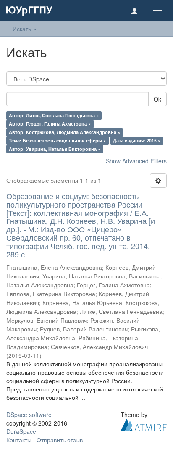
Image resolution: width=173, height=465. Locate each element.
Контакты (18, 440)
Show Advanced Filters (136, 161)
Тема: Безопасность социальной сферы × (57, 140)
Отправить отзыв (60, 440)
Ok (157, 99)
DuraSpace (21, 431)
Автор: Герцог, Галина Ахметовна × (50, 124)
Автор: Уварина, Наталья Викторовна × (54, 149)
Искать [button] (23, 28)
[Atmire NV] (144, 424)
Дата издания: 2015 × (136, 140)
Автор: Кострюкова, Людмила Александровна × (64, 132)
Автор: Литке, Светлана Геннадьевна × (54, 115)
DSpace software (29, 414)
